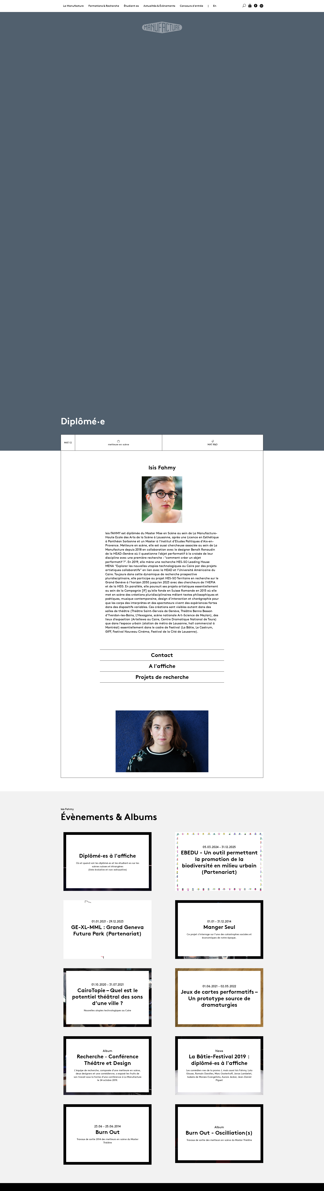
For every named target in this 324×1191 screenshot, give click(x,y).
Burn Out (108, 1132)
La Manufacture (73, 5)
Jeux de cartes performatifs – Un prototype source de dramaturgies (219, 998)
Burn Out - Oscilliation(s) (219, 1133)
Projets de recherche (162, 677)
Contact (162, 655)
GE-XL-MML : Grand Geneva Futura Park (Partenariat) (107, 930)
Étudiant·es (131, 5)
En (214, 5)
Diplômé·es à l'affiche (107, 856)
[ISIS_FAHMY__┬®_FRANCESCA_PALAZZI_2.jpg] (162, 741)
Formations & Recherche (103, 5)
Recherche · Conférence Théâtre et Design (107, 1059)
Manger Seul (219, 927)
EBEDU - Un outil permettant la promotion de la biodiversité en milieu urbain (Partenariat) (219, 862)
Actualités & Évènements (159, 5)
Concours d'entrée (191, 5)
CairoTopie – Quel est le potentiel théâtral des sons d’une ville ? (107, 997)
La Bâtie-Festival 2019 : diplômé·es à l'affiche (219, 1059)
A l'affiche (162, 666)
